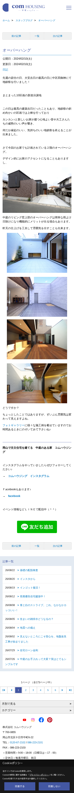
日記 (5, 69)
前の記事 (16, 36)
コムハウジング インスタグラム (28, 475)
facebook (14, 496)
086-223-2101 (35, 742)
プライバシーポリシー (39, 774)
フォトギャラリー (14, 425)
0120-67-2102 (17, 742)
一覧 (37, 36)
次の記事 (57, 36)
